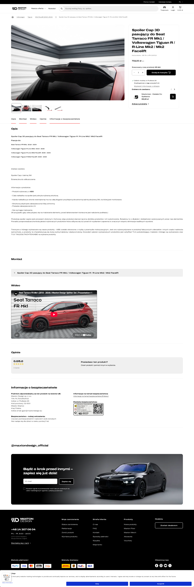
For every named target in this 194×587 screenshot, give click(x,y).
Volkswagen (21, 17)
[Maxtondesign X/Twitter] (170, 566)
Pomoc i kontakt (149, 2)
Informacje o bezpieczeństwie (65, 119)
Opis (13, 119)
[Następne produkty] (174, 89)
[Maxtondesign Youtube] (165, 566)
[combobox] (111, 8)
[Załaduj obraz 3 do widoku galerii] (37, 108)
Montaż (23, 119)
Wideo (33, 119)
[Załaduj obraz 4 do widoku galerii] (47, 108)
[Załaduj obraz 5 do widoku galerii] (57, 108)
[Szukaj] (61, 8)
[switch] (7, 579)
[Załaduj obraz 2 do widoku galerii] (26, 108)
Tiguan (30, 17)
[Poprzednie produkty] (171, 89)
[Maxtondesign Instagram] (161, 566)
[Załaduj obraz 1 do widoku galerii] (16, 108)
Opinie (43, 119)
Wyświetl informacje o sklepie (146, 86)
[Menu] (10, 574)
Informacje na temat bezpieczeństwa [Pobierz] (90, 396)
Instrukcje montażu (165, 2)
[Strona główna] (12, 17)
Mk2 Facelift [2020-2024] (43, 17)
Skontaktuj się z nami (20, 543)
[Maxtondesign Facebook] (156, 566)
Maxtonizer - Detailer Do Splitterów (152, 95)
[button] (38, 8)
